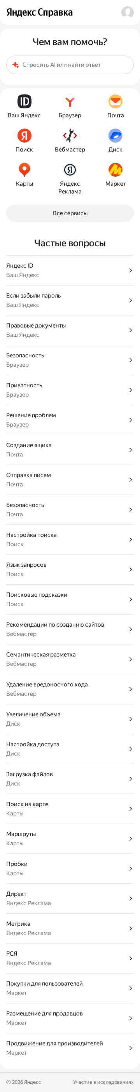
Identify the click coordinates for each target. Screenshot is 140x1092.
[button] (127, 12)
